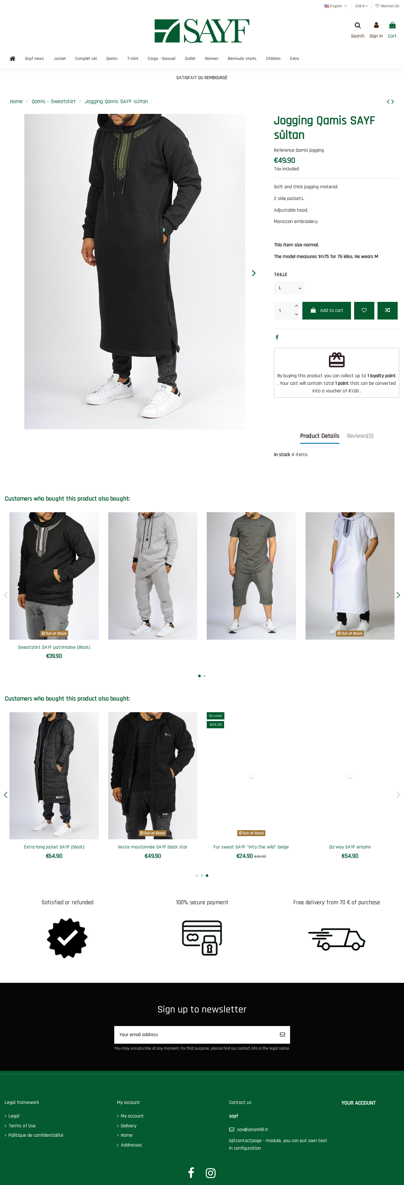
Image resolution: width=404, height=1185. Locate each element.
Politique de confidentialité (36, 1135)
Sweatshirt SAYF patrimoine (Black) (54, 647)
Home (127, 1135)
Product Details (319, 436)
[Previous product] (389, 102)
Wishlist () (389, 6)
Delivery (128, 1126)
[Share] (277, 337)
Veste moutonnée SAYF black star (152, 847)
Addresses (131, 1145)
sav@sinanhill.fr (252, 1129)
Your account (359, 1102)
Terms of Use (22, 1126)
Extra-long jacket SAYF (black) (54, 847)
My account (132, 1116)
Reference (284, 150)
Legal (14, 1116)
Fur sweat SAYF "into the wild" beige (251, 847)
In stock (282, 454)
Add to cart (331, 310)
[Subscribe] (282, 1035)
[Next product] (392, 102)
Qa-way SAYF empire (350, 847)
